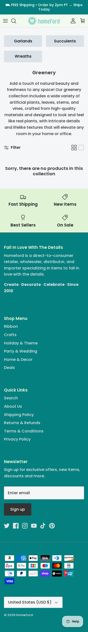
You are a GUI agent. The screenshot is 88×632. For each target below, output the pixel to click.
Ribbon (11, 326)
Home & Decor (18, 359)
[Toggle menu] (5, 20)
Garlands (23, 41)
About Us (13, 406)
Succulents (65, 41)
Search (11, 398)
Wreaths (23, 56)
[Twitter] (7, 526)
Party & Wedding (20, 351)
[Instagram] (25, 526)
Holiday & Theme (21, 343)
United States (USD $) (30, 602)
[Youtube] (34, 526)
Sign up (17, 509)
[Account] (71, 20)
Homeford (24, 615)
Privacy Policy (17, 439)
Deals (9, 367)
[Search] (16, 20)
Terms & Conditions (24, 431)
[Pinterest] (52, 526)
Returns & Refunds (22, 423)
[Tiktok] (43, 526)
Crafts (10, 335)
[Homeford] (44, 21)
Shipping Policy (19, 414)
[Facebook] (16, 526)
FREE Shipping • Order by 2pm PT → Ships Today (47, 7)
